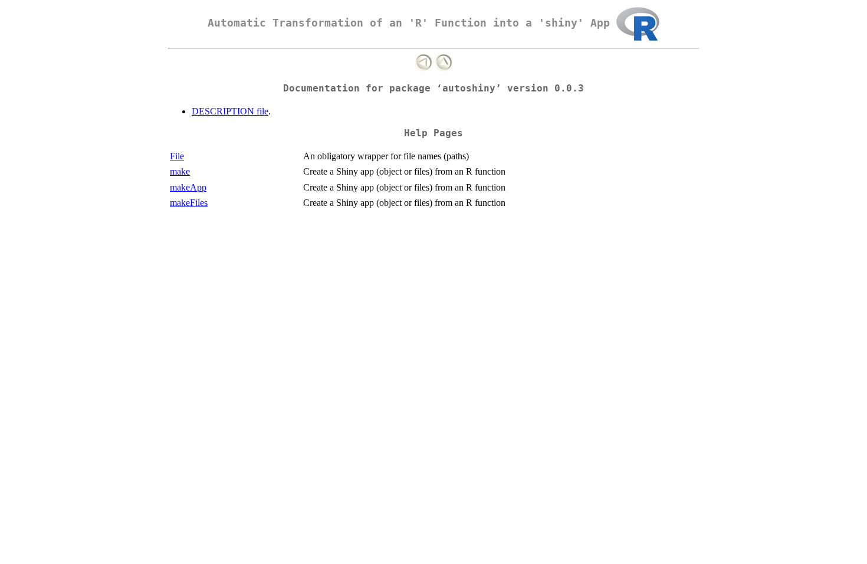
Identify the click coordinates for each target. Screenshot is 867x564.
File (177, 156)
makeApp (188, 187)
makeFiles (189, 203)
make (180, 171)
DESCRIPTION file (230, 111)
